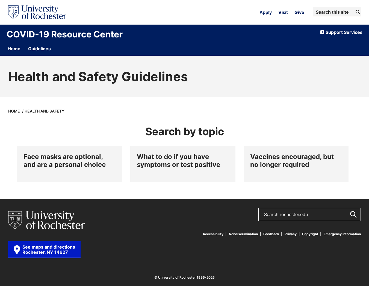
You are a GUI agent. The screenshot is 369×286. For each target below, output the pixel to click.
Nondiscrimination (243, 234)
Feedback (271, 234)
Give (299, 12)
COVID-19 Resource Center (65, 34)
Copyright (310, 234)
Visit (283, 12)
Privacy (291, 234)
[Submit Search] (353, 214)
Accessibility (213, 234)
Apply (265, 12)
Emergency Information (342, 234)
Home (14, 111)
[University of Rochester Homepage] (37, 12)
